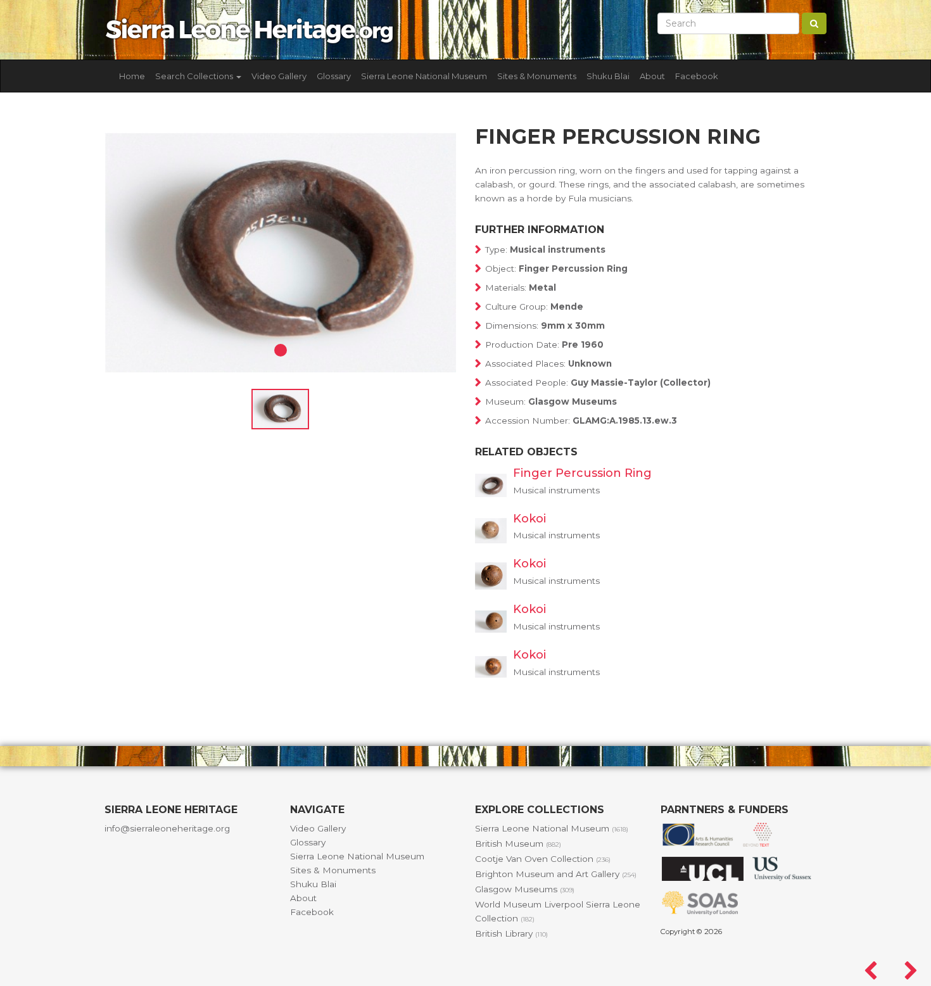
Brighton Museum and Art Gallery (555, 874)
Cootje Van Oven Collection (543, 859)
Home (132, 76)
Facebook (696, 76)
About (652, 76)
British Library (511, 933)
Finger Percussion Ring (582, 473)
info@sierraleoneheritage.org (167, 828)
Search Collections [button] (195, 76)
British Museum (518, 843)
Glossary (334, 76)
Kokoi (529, 519)
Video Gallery (279, 76)
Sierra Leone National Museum (424, 76)
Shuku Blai (608, 76)
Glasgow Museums (524, 889)
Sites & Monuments (536, 76)
